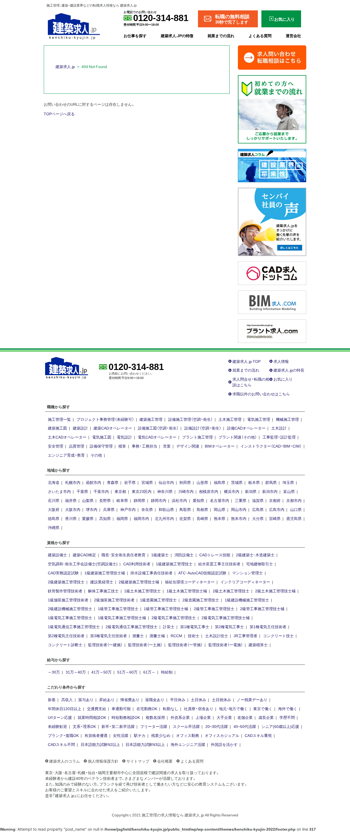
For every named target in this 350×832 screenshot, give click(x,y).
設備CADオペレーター (246, 428)
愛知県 (198, 500)
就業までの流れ (221, 35)
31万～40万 (76, 672)
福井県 (71, 500)
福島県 (219, 482)
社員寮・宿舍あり (198, 708)
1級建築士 (160, 554)
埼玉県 (288, 482)
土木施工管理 (229, 419)
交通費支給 (96, 708)
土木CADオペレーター (67, 437)
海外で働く (287, 708)
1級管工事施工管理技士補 (166, 608)
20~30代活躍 (216, 726)
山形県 (202, 482)
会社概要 (165, 761)
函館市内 (93, 482)
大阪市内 (72, 509)
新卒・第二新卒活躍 (118, 726)
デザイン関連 (187, 446)
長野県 (105, 500)
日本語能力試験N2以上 (100, 744)
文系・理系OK (84, 726)
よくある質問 (260, 35)
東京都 (120, 491)
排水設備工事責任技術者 (151, 572)
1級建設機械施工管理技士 (247, 599)
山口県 (296, 509)
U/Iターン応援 (60, 717)
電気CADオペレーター (157, 437)
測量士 (138, 635)
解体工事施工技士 (103, 590)
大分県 (258, 518)
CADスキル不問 (61, 744)
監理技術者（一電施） (225, 644)
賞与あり (86, 699)
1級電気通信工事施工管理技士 (74, 626)
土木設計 (279, 428)
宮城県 (147, 482)
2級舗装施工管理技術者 (114, 599)
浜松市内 (179, 500)
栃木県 (254, 482)
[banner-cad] (272, 272)
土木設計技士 (216, 635)
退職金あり (154, 699)
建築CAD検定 (84, 554)
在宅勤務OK (146, 708)
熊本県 (219, 518)
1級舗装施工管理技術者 (68, 599)
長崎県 (202, 518)
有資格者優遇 (95, 735)
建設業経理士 (101, 581)
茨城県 (237, 482)
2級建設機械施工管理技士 (70, 608)
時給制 (167, 672)
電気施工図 (101, 437)
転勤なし (170, 708)
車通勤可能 (121, 708)
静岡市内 (158, 500)
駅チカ (139, 735)
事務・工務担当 (144, 446)
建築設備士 (57, 554)
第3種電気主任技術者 (108, 635)
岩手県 (130, 482)
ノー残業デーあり (252, 699)
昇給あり (107, 699)
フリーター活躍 (153, 726)
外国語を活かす (224, 744)
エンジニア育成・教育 (66, 455)
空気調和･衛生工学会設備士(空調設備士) (83, 563)
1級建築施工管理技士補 (104, 572)
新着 (52, 699)
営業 (167, 446)
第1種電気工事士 (194, 626)
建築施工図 (57, 428)
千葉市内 (101, 491)
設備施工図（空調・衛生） (158, 428)
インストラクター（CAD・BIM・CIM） (271, 446)
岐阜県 (122, 500)
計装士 (168, 626)
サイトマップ (137, 761)
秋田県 (185, 482)
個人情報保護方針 (103, 761)
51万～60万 (127, 672)
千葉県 (82, 491)
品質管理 (76, 446)
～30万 (54, 672)
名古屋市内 (219, 500)
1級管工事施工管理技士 (118, 608)
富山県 (289, 491)
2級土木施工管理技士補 (275, 590)
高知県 (105, 518)
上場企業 (203, 717)
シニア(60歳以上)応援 (280, 726)
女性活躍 (120, 735)
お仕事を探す (135, 35)
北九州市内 (164, 518)
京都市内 (294, 500)
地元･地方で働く (233, 708)
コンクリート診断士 (65, 644)
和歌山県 (166, 509)
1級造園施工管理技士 (158, 599)
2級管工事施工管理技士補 (262, 608)
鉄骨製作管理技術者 (65, 590)
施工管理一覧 (59, 419)
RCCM (176, 635)
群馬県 (271, 482)
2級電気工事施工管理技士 (173, 617)
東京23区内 (141, 491)
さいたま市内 (59, 491)
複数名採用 (155, 717)
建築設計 (80, 428)
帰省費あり (129, 699)
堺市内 (91, 509)
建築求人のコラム (64, 761)
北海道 (53, 482)
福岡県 (122, 518)
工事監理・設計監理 (279, 437)
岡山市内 (238, 509)
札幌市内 (72, 482)
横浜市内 (231, 491)
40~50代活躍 (245, 726)
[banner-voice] (272, 221)
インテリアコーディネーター (245, 581)
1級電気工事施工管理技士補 (122, 617)
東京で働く (262, 708)
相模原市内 (208, 491)
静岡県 (139, 500)
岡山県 (219, 509)
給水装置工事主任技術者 (219, 563)
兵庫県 (109, 509)
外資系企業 (180, 717)
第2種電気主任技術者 (66, 635)
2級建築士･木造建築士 (255, 554)
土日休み (198, 699)
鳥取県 (185, 509)
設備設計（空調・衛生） (202, 428)
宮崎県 (275, 518)
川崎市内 (186, 491)
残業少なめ (160, 735)
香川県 (71, 518)
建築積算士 (258, 644)
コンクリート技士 (278, 635)
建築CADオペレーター (113, 428)
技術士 (193, 635)
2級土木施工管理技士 (231, 590)
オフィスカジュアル (222, 735)
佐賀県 (185, 518)
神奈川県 (165, 491)
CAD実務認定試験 (63, 572)
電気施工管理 (258, 419)
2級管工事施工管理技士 (214, 608)
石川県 (53, 500)
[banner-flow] (272, 108)
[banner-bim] (272, 301)
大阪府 (53, 509)
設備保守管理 (101, 446)
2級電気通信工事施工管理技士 (132, 626)
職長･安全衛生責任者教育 (123, 554)
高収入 (67, 699)
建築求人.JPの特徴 (177, 35)
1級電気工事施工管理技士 (70, 617)
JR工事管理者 (245, 635)
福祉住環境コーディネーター (190, 581)
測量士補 (157, 635)
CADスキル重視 (258, 735)
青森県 (112, 482)
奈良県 (147, 509)
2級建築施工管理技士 (66, 581)
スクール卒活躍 (186, 726)
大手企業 (224, 717)
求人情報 (281, 361)
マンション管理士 (247, 572)
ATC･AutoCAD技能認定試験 (202, 572)
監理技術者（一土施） (145, 644)
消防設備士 (184, 554)
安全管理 (55, 446)
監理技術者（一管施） (185, 644)
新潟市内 (270, 491)
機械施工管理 (287, 419)
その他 (96, 455)
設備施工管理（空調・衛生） (190, 419)
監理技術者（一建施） (105, 644)
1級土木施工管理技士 (142, 590)
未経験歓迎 (57, 726)
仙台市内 (166, 482)
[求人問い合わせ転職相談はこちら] (272, 57)
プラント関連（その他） (237, 437)
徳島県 (53, 518)
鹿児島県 (294, 518)
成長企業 (266, 717)
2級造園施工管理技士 (200, 599)
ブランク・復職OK (63, 735)
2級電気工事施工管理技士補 (226, 617)
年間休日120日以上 (64, 708)
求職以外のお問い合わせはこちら (261, 393)
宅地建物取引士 (259, 563)
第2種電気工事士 (229, 626)
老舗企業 (245, 717)
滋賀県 (258, 500)
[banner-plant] (272, 330)
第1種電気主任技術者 (268, 626)
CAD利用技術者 (136, 563)
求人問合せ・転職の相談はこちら (250, 381)
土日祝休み (221, 699)
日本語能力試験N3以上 (145, 744)
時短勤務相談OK (126, 717)
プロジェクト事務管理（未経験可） (105, 419)
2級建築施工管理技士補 (139, 581)
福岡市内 (141, 518)
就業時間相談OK (92, 717)
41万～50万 (101, 672)
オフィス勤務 (187, 735)
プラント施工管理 (197, 437)
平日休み (177, 699)
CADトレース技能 (214, 554)
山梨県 (88, 500)
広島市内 (276, 509)
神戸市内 (128, 509)
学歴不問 (287, 717)
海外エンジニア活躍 (188, 744)
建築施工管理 (150, 419)
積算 (122, 446)
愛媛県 (88, 518)
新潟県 (250, 491)
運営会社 (293, 35)
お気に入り (283, 379)
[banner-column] (272, 164)
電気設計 (124, 437)
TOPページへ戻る (59, 113)
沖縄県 (53, 527)
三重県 (240, 500)
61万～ (149, 672)
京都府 (275, 500)
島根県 (202, 509)
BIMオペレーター (220, 446)
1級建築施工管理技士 (174, 563)
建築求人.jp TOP (246, 361)
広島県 (258, 509)
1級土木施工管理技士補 (187, 590)
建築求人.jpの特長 (288, 370)
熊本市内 (238, 518)
